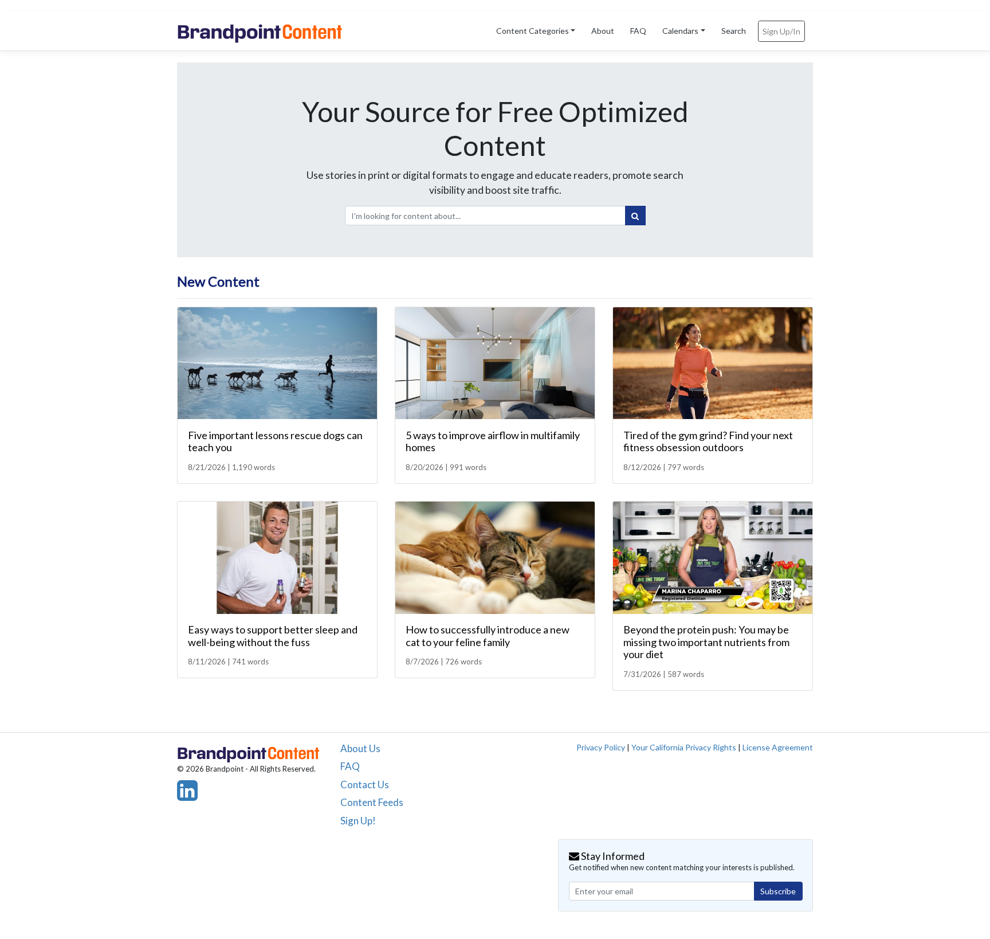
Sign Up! (358, 821)
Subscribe (778, 891)
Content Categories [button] (532, 31)
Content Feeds (371, 802)
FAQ (638, 31)
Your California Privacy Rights (683, 747)
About (602, 31)
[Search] (635, 215)
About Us (360, 748)
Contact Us (364, 784)
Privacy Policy (600, 747)
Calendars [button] (680, 31)
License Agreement (777, 747)
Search (733, 31)
